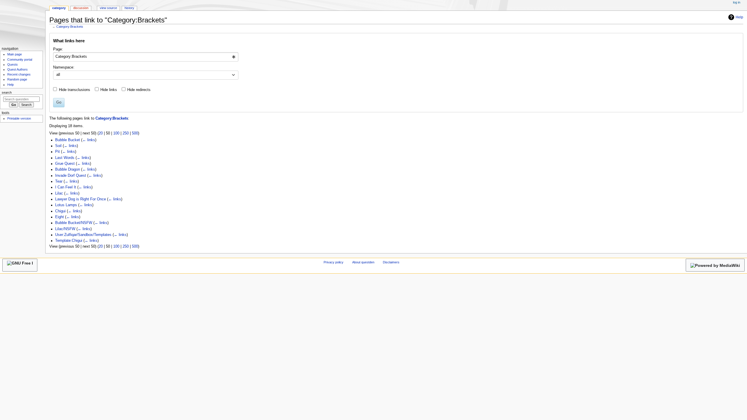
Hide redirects (139, 90)
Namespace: (63, 67)
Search (7, 92)
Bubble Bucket (67, 140)
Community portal (19, 59)
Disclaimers (391, 262)
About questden (363, 262)
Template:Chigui (68, 241)
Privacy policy (333, 262)
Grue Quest (65, 164)
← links (88, 140)
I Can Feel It (65, 187)
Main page (14, 54)
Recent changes (19, 74)
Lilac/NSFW (65, 229)
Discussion (80, 8)
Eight (59, 217)
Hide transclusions (74, 90)
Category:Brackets (69, 26)
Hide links (108, 90)
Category (59, 8)
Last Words (64, 158)
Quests (12, 64)
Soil (58, 146)
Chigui (60, 211)
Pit (57, 152)
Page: (58, 49)
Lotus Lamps (66, 205)
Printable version (19, 118)
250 (126, 133)
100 (116, 133)
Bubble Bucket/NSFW (73, 223)
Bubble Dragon (67, 169)
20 (101, 133)
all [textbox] (58, 75)
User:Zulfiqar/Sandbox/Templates (83, 235)
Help (739, 17)
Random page (17, 79)
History (129, 8)
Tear (58, 181)
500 (135, 133)
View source (108, 8)
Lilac (59, 193)
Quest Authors (17, 69)
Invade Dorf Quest (70, 176)
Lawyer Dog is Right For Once (80, 199)
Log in (736, 2)
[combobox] (145, 57)
